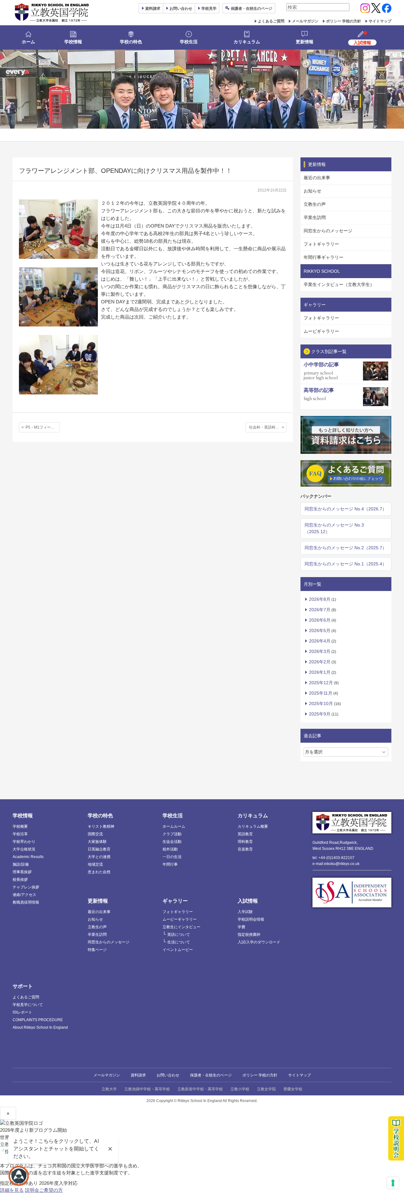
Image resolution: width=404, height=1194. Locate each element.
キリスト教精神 (101, 826)
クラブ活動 (172, 834)
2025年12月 (321, 682)
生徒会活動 (172, 841)
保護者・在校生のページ (211, 1075)
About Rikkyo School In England (40, 1027)
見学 (209, 8)
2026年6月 (319, 620)
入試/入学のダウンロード (259, 942)
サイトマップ (380, 21)
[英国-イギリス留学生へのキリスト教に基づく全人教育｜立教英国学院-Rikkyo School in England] (52, 12)
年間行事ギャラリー (323, 257)
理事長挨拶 (22, 872)
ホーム (28, 41)
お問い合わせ (180, 8)
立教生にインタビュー (181, 927)
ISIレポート (22, 1012)
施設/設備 (21, 864)
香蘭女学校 (292, 1089)
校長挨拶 (20, 879)
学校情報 (73, 41)
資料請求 (138, 1075)
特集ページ (97, 949)
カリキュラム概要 (253, 826)
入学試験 (245, 912)
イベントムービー (178, 949)
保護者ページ (251, 8)
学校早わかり (24, 841)
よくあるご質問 (271, 21)
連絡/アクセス (24, 894)
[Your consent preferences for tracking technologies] (393, 1183)
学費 (241, 927)
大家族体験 (97, 841)
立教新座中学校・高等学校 (200, 1089)
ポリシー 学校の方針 (343, 21)
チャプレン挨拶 (26, 887)
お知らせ (312, 190)
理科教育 (245, 841)
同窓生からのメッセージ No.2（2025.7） (346, 547)
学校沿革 (20, 834)
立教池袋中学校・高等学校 (147, 1089)
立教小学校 (239, 1089)
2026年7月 (319, 609)
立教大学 (109, 1089)
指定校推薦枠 (249, 934)
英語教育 (245, 834)
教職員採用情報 (26, 902)
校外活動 (170, 849)
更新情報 (304, 41)
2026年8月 (319, 599)
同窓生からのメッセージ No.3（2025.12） (334, 528)
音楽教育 (245, 849)
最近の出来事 (317, 177)
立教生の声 (315, 204)
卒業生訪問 (315, 217)
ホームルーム (174, 826)
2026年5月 (319, 630)
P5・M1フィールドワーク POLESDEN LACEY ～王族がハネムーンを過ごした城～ (43, 427)
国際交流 (95, 834)
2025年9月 (319, 713)
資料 (152, 8)
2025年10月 (321, 703)
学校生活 (189, 41)
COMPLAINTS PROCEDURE (38, 1020)
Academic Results (28, 857)
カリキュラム (247, 41)
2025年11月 (320, 693)
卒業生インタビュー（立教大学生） (339, 284)
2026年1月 (319, 672)
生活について (178, 942)
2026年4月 (319, 640)
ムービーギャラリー (180, 919)
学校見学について (28, 1004)
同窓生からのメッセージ (328, 230)
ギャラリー (175, 901)
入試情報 (248, 901)
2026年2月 (319, 661)
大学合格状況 (24, 849)
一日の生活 (172, 857)
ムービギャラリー (321, 331)
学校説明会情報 (251, 919)
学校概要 (20, 826)
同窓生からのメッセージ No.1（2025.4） (346, 563)
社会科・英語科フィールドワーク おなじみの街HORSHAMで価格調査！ (268, 427)
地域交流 (95, 864)
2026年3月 (319, 651)
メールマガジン (305, 21)
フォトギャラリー (321, 244)
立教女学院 (266, 1089)
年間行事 (170, 864)
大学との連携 (99, 857)
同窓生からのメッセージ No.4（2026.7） (346, 508)
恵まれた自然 (99, 872)
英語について (178, 934)
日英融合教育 (99, 849)
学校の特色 (131, 41)
